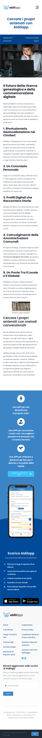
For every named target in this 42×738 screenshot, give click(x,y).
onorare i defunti (29, 185)
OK (35, 734)
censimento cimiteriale (24, 151)
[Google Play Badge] (30, 599)
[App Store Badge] (11, 599)
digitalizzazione (32, 154)
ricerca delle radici (10, 107)
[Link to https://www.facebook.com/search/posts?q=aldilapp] (22, 658)
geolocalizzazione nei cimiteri (14, 144)
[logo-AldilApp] (11, 6)
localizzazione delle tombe (13, 116)
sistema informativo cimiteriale (23, 260)
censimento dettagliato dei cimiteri (16, 257)
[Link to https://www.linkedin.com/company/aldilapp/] (24, 658)
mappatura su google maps (13, 154)
